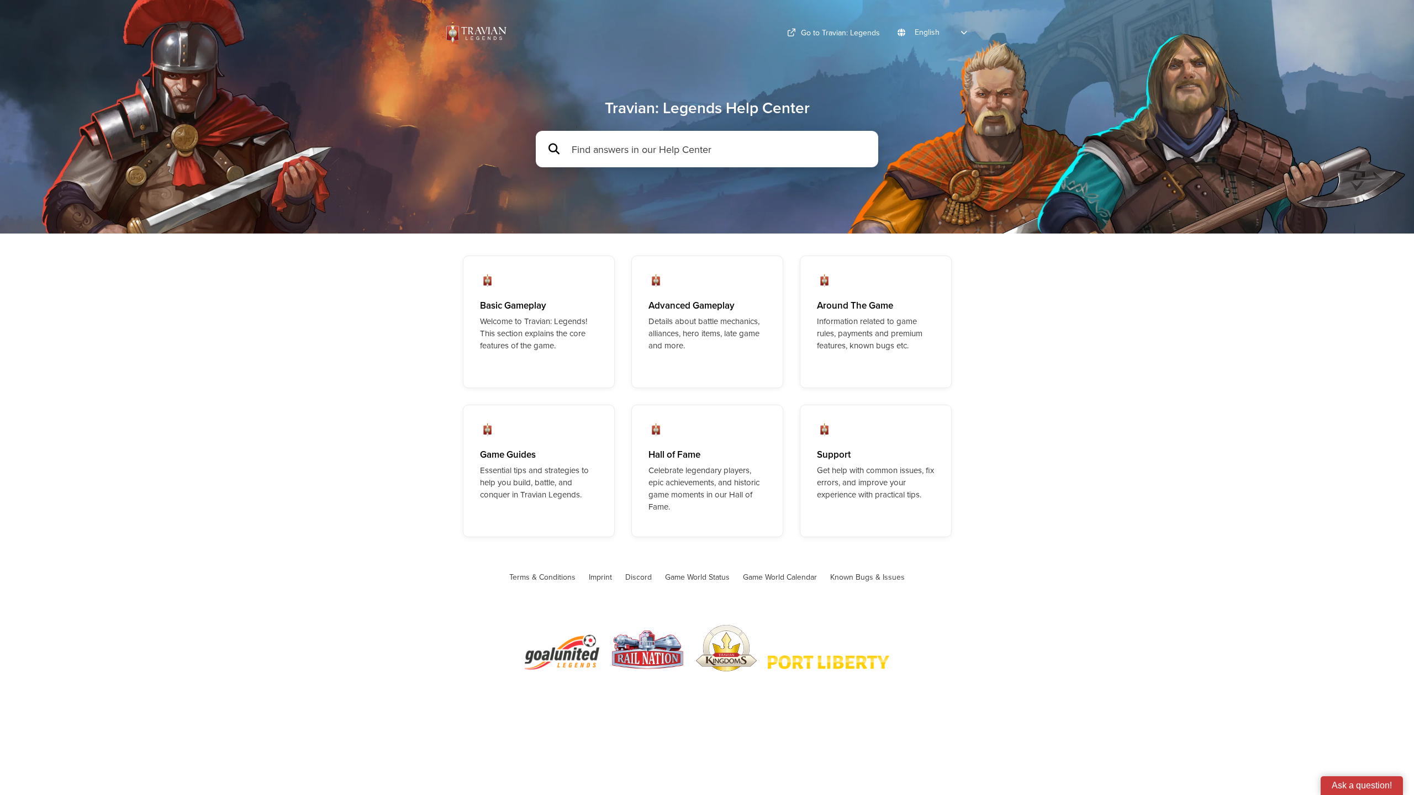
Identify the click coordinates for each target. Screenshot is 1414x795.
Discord (638, 577)
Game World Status (697, 577)
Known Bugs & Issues (867, 577)
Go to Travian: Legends (840, 32)
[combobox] (719, 149)
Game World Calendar (780, 577)
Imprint (600, 577)
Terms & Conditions (542, 577)
